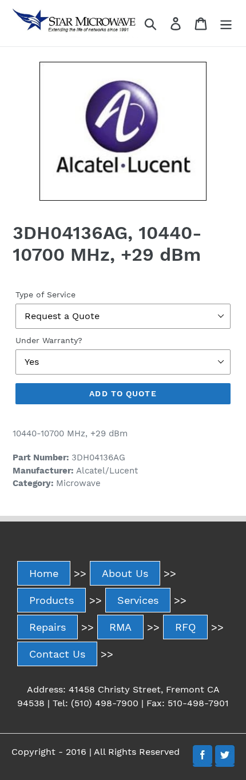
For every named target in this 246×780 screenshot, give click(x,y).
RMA (120, 627)
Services (137, 600)
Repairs (47, 627)
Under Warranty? (48, 340)
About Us (125, 573)
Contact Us (57, 654)
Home (43, 573)
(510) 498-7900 (104, 703)
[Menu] (226, 23)
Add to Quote (122, 393)
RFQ (185, 627)
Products (51, 600)
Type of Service (45, 294)
